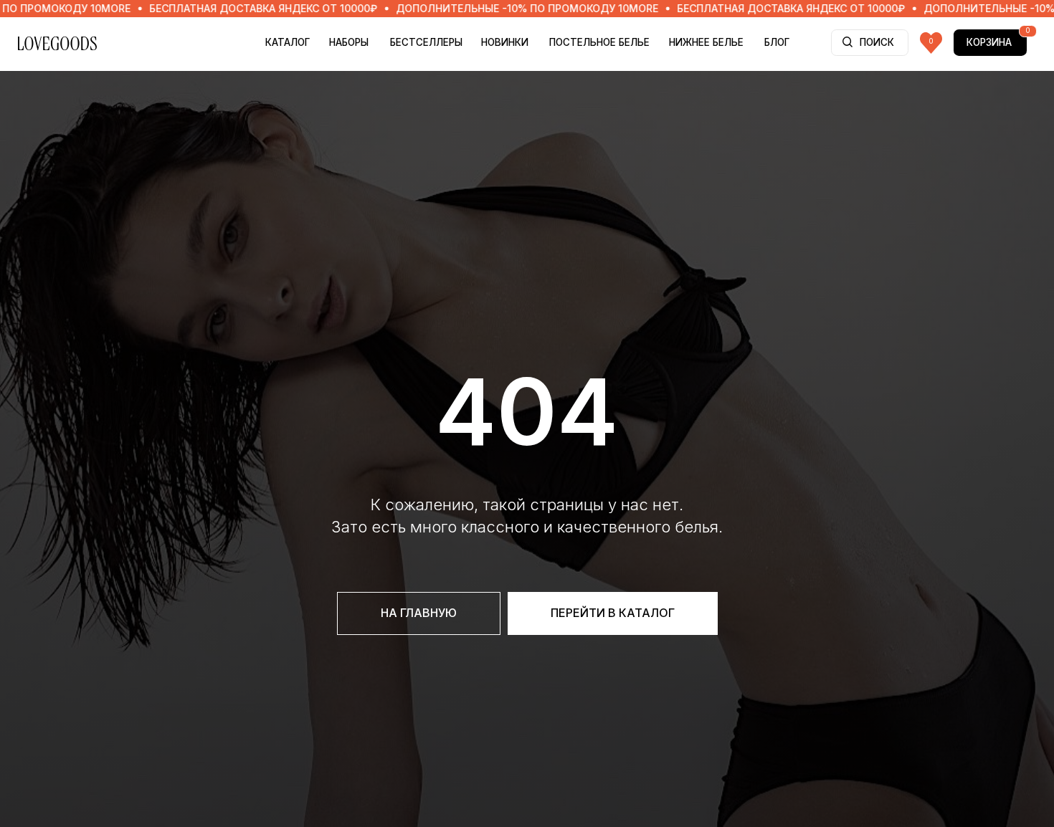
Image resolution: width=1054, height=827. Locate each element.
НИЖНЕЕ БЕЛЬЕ (706, 42)
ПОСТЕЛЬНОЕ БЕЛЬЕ (599, 42)
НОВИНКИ (504, 42)
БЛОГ (776, 42)
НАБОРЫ (349, 42)
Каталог (287, 42)
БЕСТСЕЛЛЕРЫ (426, 42)
